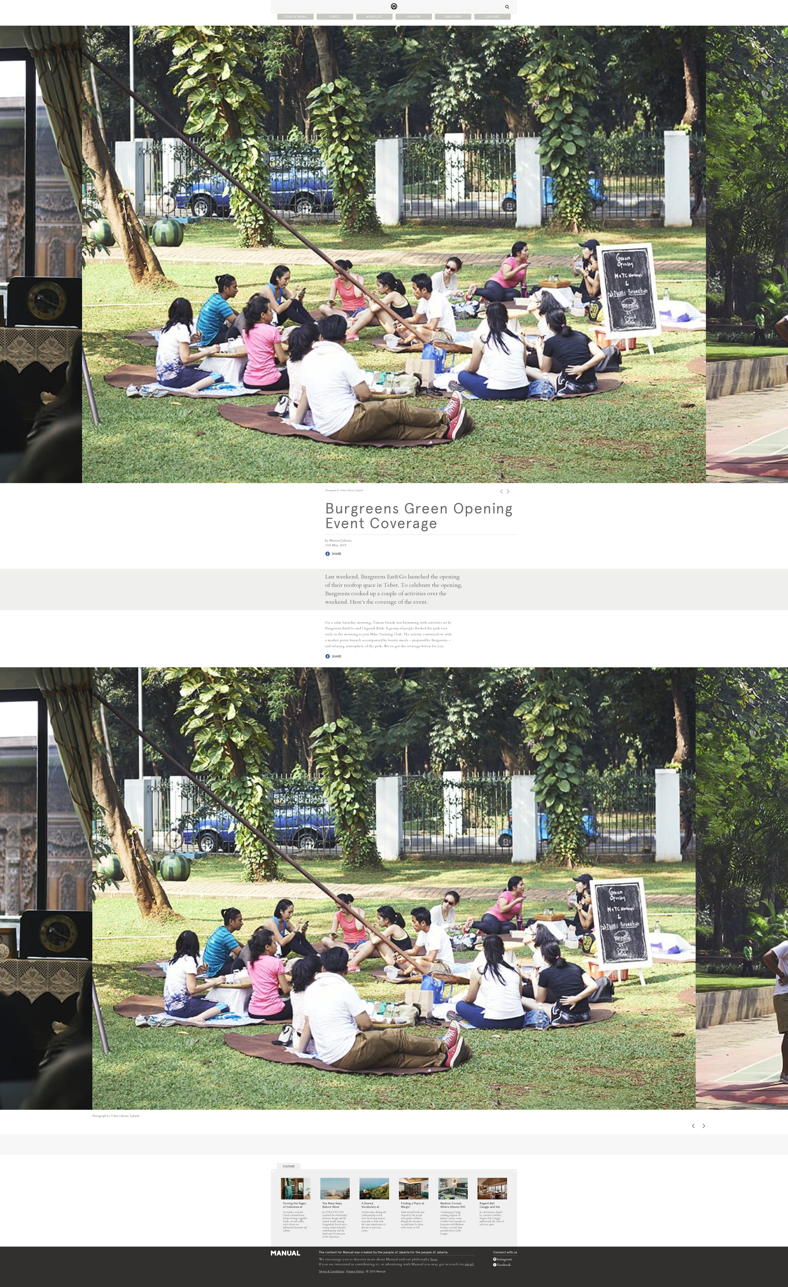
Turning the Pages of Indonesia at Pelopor (294, 1207)
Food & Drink (295, 16)
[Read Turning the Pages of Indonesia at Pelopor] (295, 1189)
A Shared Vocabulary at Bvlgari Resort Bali (374, 1207)
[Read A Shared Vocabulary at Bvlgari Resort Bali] (374, 1189)
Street (335, 16)
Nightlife (374, 16)
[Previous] (501, 491)
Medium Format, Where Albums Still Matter (452, 1207)
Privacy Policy (355, 1271)
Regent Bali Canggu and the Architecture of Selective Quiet (490, 1208)
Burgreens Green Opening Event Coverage (394, 6)
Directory (453, 16)
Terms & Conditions (331, 1271)
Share (336, 554)
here (434, 1259)
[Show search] (507, 7)
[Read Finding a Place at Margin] (413, 1189)
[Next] (508, 491)
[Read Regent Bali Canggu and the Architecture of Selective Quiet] (492, 1189)
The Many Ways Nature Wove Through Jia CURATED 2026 (332, 1208)
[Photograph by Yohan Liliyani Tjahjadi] (394, 888)
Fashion (413, 16)
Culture (492, 16)
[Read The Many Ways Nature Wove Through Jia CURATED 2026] (335, 1189)
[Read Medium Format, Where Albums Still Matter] (453, 1189)
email (469, 1264)
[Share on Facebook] (113, 1106)
